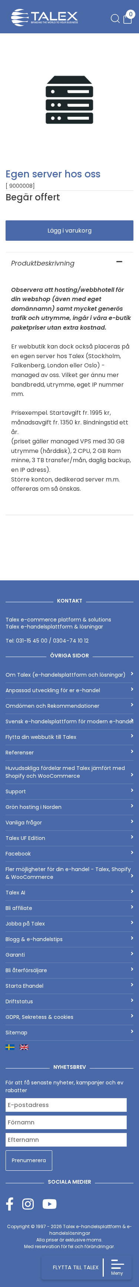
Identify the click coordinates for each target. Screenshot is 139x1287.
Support (16, 791)
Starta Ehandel (24, 986)
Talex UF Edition (25, 838)
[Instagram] (32, 1204)
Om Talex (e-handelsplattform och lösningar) (66, 674)
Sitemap (16, 1032)
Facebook (18, 853)
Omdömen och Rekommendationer (52, 706)
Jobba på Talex (25, 923)
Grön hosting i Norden (34, 807)
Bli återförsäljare (26, 970)
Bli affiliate (19, 908)
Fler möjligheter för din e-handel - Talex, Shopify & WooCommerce (68, 873)
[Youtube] (49, 1204)
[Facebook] (14, 1204)
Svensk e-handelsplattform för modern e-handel (69, 721)
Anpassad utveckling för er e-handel (53, 690)
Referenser (20, 752)
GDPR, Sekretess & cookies (39, 1017)
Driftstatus (19, 1001)
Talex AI (15, 892)
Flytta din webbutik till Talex (41, 737)
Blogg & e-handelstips (34, 939)
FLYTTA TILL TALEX (76, 1267)
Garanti (15, 954)
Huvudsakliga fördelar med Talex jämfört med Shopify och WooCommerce (65, 772)
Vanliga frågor (24, 822)
